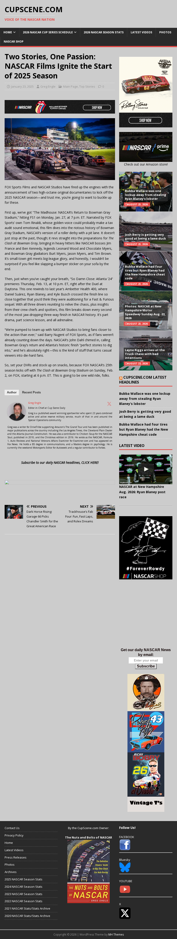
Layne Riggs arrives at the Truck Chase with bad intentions (145, 354)
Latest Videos (141, 32)
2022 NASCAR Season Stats (23, 901)
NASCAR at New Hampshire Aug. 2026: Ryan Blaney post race (142, 491)
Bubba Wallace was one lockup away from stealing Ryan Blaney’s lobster (145, 195)
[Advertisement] (145, 619)
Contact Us (12, 828)
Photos (165, 32)
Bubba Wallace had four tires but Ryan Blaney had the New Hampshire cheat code (145, 272)
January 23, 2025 (22, 86)
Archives (11, 872)
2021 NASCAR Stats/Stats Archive (27, 908)
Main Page (70, 86)
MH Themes (116, 934)
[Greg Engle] (16, 418)
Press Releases (16, 857)
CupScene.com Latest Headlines (143, 380)
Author (12, 392)
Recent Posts (31, 392)
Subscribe (146, 666)
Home (7, 32)
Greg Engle (48, 86)
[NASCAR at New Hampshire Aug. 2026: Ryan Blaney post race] (145, 469)
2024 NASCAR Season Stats (23, 887)
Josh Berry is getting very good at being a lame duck (145, 236)
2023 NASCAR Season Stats (23, 894)
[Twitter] (109, 404)
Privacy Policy (14, 835)
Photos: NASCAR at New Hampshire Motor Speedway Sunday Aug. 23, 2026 (145, 312)
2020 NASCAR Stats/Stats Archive (27, 916)
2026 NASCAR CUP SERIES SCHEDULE (48, 32)
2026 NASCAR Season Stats (104, 32)
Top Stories (87, 86)
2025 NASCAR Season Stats (23, 879)
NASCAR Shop (14, 41)
